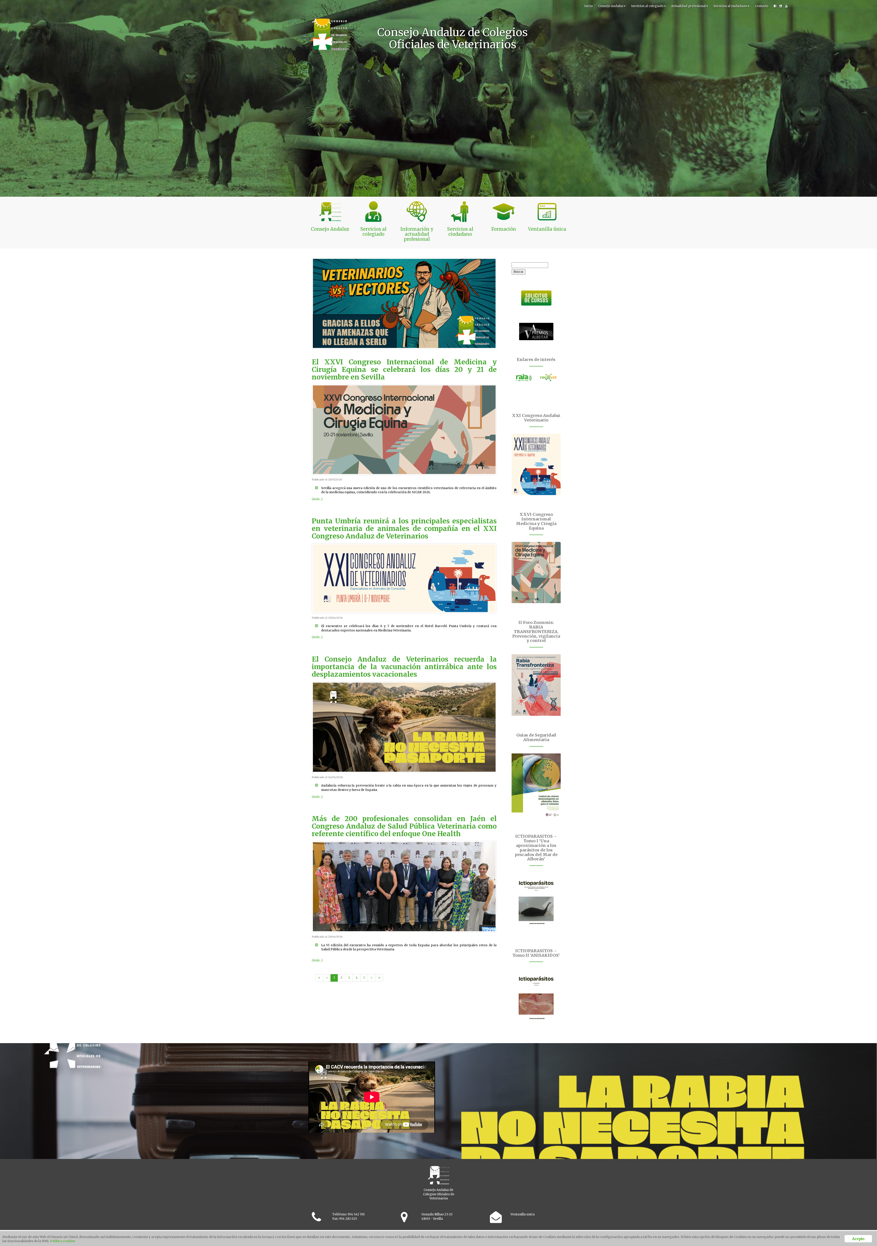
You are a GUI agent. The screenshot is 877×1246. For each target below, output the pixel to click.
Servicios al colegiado (647, 6)
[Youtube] (786, 6)
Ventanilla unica (522, 1214)
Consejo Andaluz (610, 6)
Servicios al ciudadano (730, 6)
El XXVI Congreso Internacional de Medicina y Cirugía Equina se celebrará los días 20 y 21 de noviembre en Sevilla (404, 369)
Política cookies (62, 1241)
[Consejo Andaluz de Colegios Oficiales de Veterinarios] (328, 5)
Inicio (588, 6)
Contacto (761, 6)
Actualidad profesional (688, 6)
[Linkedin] (781, 6)
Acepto (858, 1238)
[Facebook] (775, 6)
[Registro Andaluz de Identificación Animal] (524, 377)
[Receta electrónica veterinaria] (548, 377)
